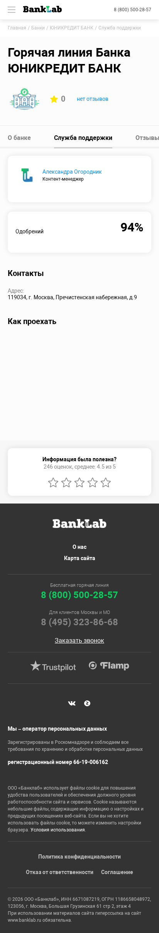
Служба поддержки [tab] (83, 137)
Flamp (109, 666)
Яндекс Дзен (87, 703)
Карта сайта (79, 558)
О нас (79, 547)
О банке (19, 137)
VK (72, 703)
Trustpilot (52, 666)
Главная (17, 28)
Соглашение (117, 872)
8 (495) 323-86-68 (79, 622)
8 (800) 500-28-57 (132, 9)
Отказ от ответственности (59, 872)
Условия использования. (58, 830)
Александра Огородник (72, 172)
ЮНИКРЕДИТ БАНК (71, 28)
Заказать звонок (79, 641)
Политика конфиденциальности (79, 857)
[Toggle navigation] (11, 10)
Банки (38, 28)
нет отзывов (92, 99)
